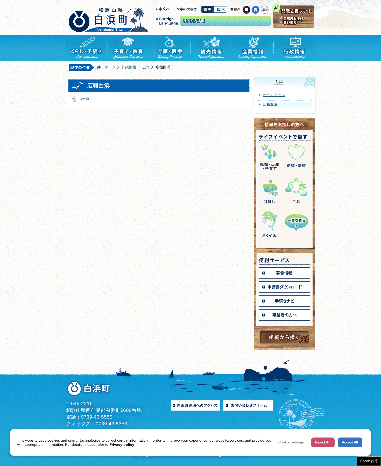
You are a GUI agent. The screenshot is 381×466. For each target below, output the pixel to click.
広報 (146, 67)
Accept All (350, 442)
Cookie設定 (368, 461)
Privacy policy (121, 444)
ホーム (109, 67)
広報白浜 (86, 98)
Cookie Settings (291, 442)
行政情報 (129, 67)
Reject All (322, 442)
